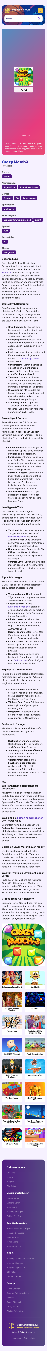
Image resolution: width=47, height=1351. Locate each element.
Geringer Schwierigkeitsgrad (17, 220)
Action (7, 176)
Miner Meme (12, 1242)
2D (5, 241)
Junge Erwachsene (29, 187)
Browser (8, 198)
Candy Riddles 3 (14, 1302)
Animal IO (11, 1297)
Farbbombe (20, 660)
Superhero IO (13, 1237)
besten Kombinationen (30, 817)
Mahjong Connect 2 (15, 1233)
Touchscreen (29, 198)
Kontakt (10, 1177)
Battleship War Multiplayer (18, 1228)
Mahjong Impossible (16, 1267)
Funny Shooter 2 (14, 1289)
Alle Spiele (11, 1186)
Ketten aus (7, 272)
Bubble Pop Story (14, 1216)
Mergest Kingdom (15, 1263)
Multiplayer (9, 209)
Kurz (6, 230)
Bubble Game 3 (14, 1198)
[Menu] (40, 10)
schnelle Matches (17, 536)
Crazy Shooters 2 (14, 1306)
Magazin (10, 1181)
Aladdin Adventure (15, 1311)
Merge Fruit (12, 1207)
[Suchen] (39, 18)
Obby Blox (11, 1272)
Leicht (38, 220)
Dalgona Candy (13, 1203)
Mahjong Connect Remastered (20, 1258)
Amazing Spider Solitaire (18, 1293)
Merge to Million (14, 1246)
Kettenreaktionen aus (19, 607)
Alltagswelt (9, 252)
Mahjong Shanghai (15, 1212)
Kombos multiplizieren (28, 358)
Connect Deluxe (14, 1276)
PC (17, 198)
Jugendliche (9, 187)
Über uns (11, 1173)
